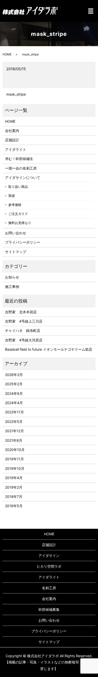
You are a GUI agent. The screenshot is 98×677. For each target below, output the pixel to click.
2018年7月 (13, 496)
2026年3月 (14, 374)
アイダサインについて (22, 177)
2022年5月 (14, 421)
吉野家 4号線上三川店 (23, 321)
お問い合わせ (15, 233)
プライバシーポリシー (22, 242)
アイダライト (15, 149)
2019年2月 (13, 487)
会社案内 (12, 130)
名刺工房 (49, 588)
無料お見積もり (19, 223)
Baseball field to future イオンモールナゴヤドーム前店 (48, 349)
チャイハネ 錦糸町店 (22, 330)
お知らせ (12, 277)
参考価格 (14, 205)
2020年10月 (15, 449)
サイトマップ (15, 252)
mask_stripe (16, 94)
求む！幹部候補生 (19, 159)
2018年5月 (14, 506)
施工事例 (12, 286)
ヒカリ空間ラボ (49, 566)
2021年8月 (13, 440)
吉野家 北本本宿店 (21, 312)
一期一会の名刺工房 (21, 168)
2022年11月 (14, 412)
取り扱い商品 (18, 187)
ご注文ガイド (18, 214)
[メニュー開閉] (90, 11)
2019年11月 (14, 459)
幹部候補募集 (49, 609)
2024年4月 (14, 403)
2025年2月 (14, 384)
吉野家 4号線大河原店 (23, 340)
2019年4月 (14, 478)
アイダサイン (49, 555)
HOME (7, 54)
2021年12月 (14, 431)
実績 (11, 196)
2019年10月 (14, 468)
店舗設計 (12, 140)
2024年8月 (14, 393)
